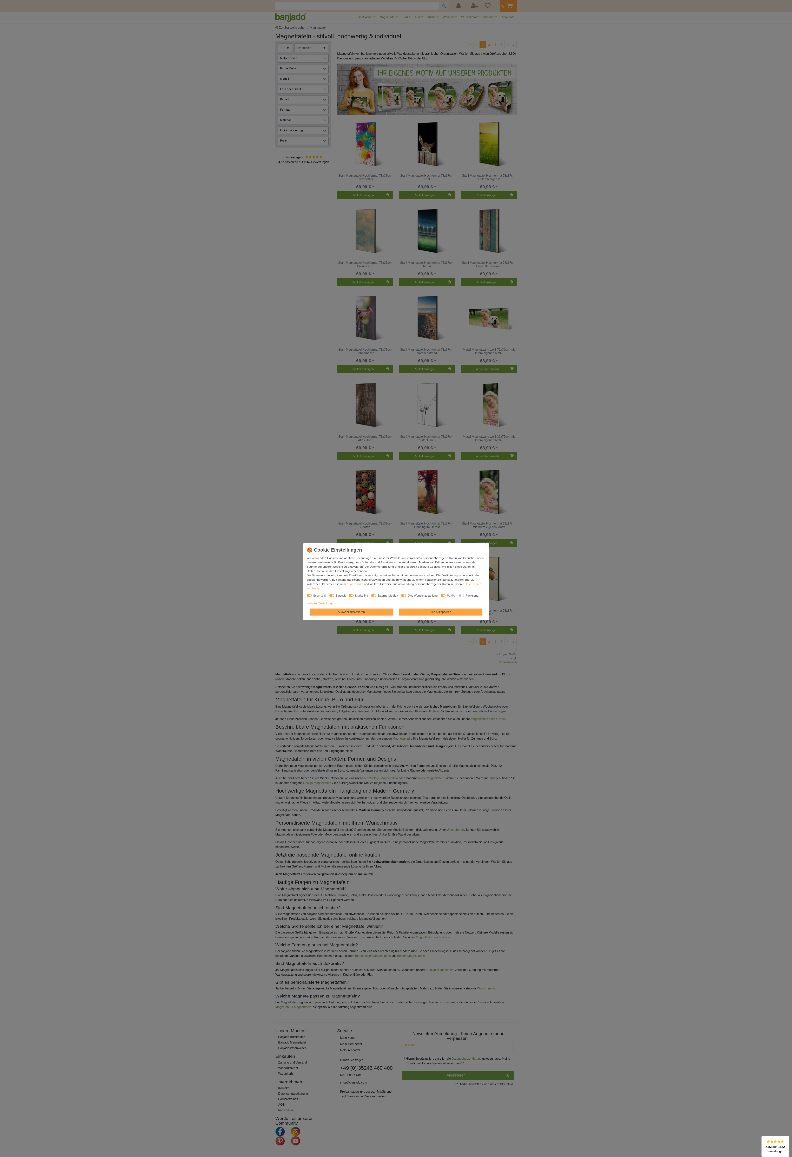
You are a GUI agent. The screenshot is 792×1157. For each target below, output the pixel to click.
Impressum (356, 584)
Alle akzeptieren (440, 611)
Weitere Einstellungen (321, 603)
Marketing (361, 595)
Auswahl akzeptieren (351, 611)
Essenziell (319, 595)
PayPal (451, 595)
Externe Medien (387, 595)
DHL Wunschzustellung (423, 595)
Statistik (341, 595)
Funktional (472, 595)
